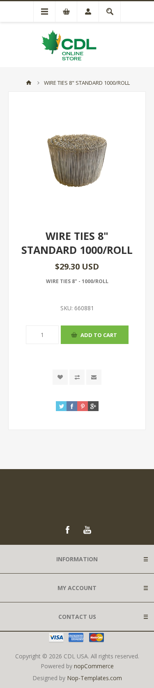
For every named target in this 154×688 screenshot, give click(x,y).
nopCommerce (94, 666)
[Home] (29, 82)
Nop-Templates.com (94, 678)
